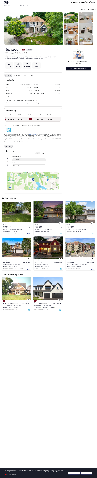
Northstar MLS (32, 134)
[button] (33, 28)
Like (83, 9)
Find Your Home (75, 2)
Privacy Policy (56, 471)
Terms (49, 471)
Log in (88, 2)
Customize (86, 473)
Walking (43, 153)
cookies (10, 470)
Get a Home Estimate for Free (78, 68)
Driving (37, 153)
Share (92, 9)
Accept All (74, 473)
